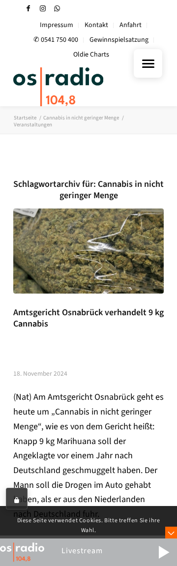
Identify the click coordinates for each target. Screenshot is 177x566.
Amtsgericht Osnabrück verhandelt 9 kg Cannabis (88, 318)
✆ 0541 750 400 (55, 40)
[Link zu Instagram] (42, 8)
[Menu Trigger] (148, 63)
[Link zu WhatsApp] (57, 8)
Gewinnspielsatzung (118, 40)
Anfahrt (130, 25)
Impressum (56, 25)
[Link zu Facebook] (28, 8)
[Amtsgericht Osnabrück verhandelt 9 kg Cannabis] (88, 251)
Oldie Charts (91, 55)
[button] (163, 552)
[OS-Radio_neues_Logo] (73, 86)
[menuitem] (57, 25)
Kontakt (96, 25)
